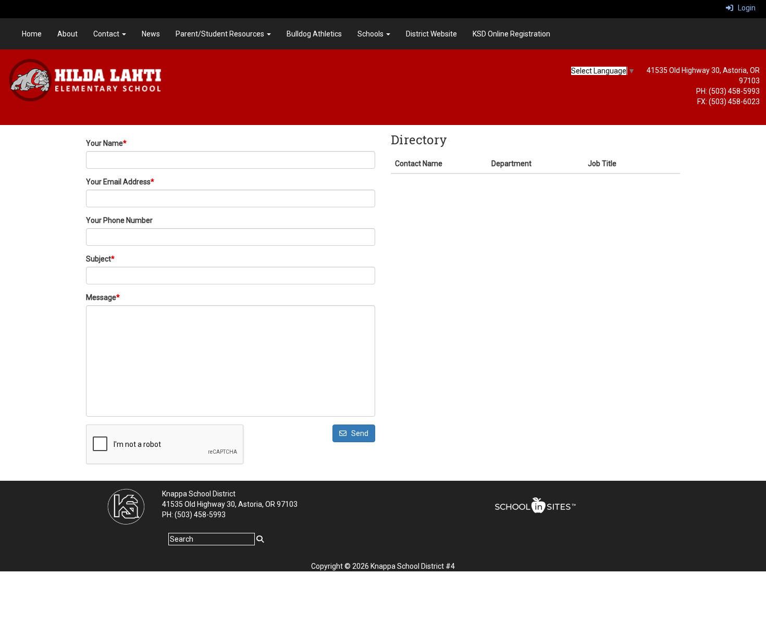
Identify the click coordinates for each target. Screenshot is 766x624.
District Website (431, 34)
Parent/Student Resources (221, 34)
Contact (107, 34)
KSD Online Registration (511, 34)
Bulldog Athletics (314, 34)
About (67, 34)
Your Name (106, 143)
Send (357, 433)
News (151, 34)
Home (32, 34)
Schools (371, 34)
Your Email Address (120, 182)
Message (103, 297)
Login (744, 8)
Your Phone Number (119, 220)
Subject (100, 259)
